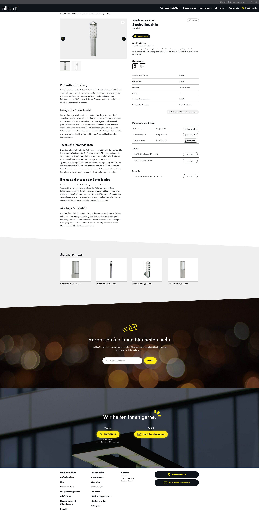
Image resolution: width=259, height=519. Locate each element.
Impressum (124, 476)
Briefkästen (65, 496)
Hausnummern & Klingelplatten (68, 502)
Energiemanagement (70, 491)
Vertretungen (97, 487)
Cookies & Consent (126, 481)
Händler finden (142, 36)
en (224, 2)
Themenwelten (189, 8)
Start (61, 14)
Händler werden (98, 501)
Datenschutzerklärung (127, 478)
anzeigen (190, 154)
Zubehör (64, 509)
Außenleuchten (67, 477)
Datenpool (95, 506)
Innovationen (206, 8)
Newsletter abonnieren (239, 2)
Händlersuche (251, 8)
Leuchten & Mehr (172, 8)
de (221, 2)
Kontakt (254, 2)
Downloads (233, 8)
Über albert (220, 8)
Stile (80, 14)
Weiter (150, 360)
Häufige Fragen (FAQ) (101, 496)
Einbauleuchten (67, 487)
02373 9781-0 (110, 434)
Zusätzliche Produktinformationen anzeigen (183, 112)
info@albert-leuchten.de (154, 434)
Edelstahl (87, 14)
